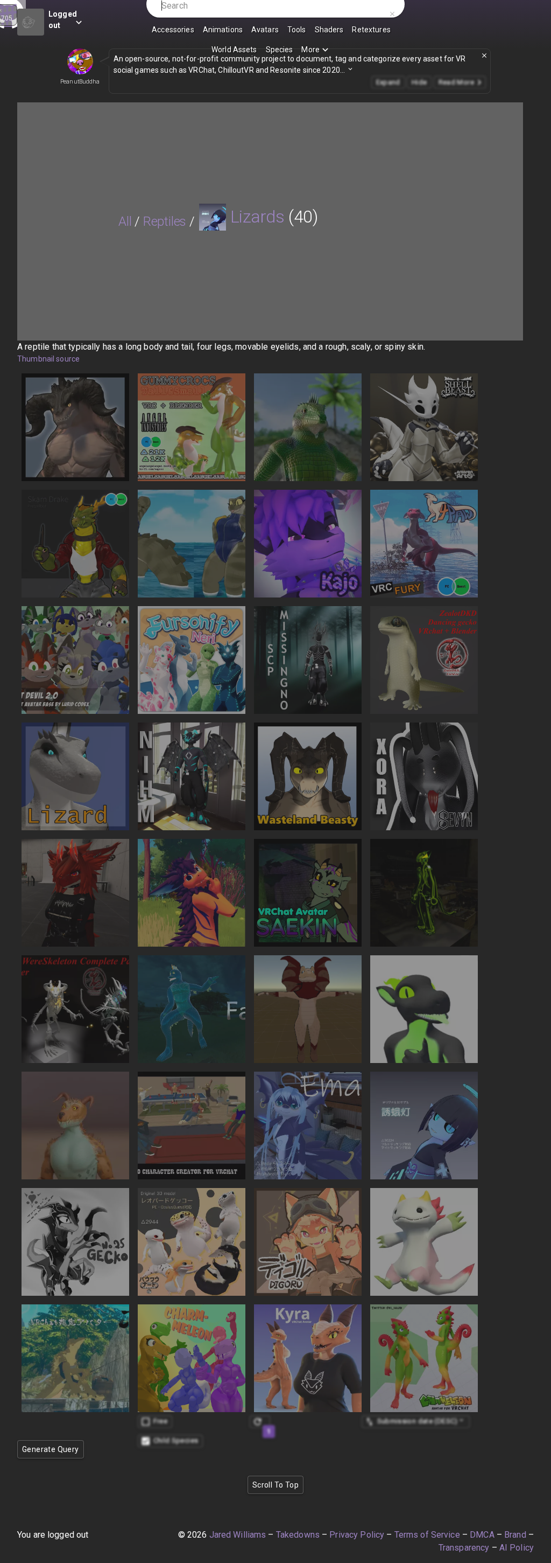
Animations (223, 29)
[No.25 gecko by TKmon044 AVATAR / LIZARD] (75, 1242)
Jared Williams (237, 1535)
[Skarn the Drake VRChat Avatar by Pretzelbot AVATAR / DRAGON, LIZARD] (75, 544)
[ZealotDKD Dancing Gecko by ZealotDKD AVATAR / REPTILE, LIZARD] (424, 660)
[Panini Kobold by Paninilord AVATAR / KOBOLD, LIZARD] (424, 1009)
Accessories (173, 29)
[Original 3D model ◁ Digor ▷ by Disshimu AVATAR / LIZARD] (308, 1242)
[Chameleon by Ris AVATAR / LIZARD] (424, 1358)
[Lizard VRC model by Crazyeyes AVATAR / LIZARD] (75, 776)
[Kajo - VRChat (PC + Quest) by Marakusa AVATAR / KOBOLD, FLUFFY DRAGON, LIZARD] (308, 544)
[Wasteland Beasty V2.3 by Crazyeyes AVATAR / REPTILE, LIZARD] (308, 776)
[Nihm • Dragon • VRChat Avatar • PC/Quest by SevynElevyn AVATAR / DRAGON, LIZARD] (191, 776)
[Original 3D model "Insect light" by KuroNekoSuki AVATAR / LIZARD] (424, 1125)
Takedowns (298, 1535)
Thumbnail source (48, 359)
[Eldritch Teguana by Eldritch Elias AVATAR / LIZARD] (308, 427)
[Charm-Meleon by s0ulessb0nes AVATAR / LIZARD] (191, 1358)
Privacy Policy (356, 1535)
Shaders (329, 29)
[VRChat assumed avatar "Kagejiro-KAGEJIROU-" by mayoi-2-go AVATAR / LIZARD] (75, 1358)
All (124, 221)
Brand (515, 1535)
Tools (296, 29)
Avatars (265, 29)
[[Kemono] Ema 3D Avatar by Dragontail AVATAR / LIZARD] (308, 1125)
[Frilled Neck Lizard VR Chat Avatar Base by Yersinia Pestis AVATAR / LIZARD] (308, 1009)
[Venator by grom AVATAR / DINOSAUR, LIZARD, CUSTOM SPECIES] (75, 1125)
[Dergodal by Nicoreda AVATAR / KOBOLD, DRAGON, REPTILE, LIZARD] (191, 893)
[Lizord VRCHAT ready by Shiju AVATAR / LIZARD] (424, 1242)
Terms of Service (427, 1535)
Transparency (464, 1548)
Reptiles (164, 221)
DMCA (482, 1535)
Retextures (371, 29)
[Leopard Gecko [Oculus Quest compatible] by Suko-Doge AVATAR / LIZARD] (191, 1242)
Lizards (257, 216)
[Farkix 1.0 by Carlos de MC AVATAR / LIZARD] (191, 1009)
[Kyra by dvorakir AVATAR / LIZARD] (308, 1358)
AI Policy (516, 1548)
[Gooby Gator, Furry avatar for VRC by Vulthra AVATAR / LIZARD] (191, 544)
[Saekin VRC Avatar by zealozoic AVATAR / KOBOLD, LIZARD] (308, 893)
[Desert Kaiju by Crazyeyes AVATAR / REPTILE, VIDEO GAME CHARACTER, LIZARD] (75, 427)
